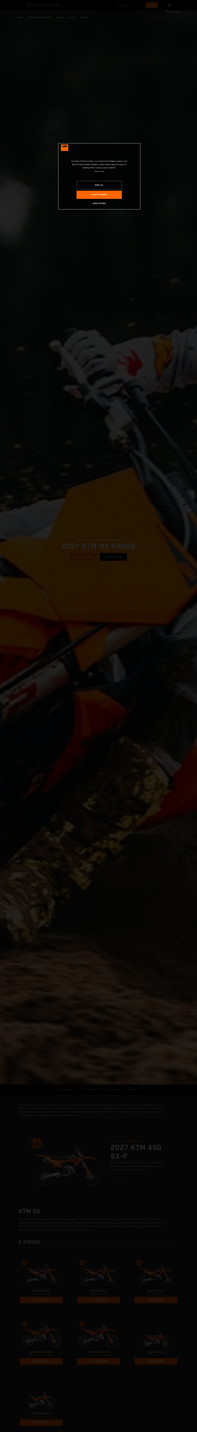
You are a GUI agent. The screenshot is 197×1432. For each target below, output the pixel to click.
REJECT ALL (99, 185)
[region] (99, 176)
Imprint (102, 171)
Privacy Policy (97, 171)
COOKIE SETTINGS (99, 203)
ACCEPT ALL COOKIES (99, 194)
